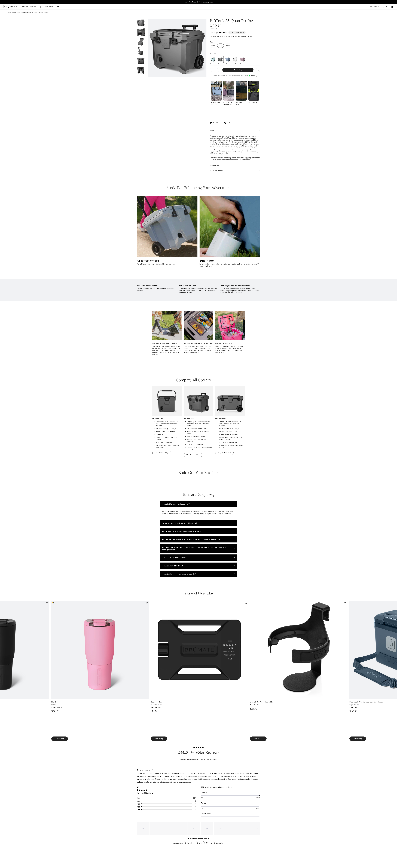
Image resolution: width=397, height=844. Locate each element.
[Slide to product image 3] (141, 42)
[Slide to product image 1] (141, 23)
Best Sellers (12, 12)
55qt (228, 46)
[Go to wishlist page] (379, 7)
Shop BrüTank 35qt (193, 455)
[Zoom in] (202, 73)
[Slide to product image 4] (141, 51)
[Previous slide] (3, 2)
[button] (177, 48)
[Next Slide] (258, 828)
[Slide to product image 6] (141, 70)
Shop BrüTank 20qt (161, 453)
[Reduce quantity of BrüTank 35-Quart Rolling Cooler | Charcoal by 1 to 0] (211, 70)
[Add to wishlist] (258, 70)
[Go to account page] (386, 7)
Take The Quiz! (208, 2)
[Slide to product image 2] (141, 32)
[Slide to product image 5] (141, 61)
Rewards (373, 7)
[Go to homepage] (10, 6)
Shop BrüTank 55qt (224, 453)
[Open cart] (392, 7)
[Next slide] (394, 2)
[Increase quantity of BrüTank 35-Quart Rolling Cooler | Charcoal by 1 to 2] (218, 70)
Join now (249, 36)
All (210, 53)
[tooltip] (153, 770)
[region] (198, 828)
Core (214, 53)
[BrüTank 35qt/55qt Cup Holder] (298, 650)
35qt (220, 46)
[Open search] (383, 7)
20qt (213, 46)
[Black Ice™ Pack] (199, 650)
